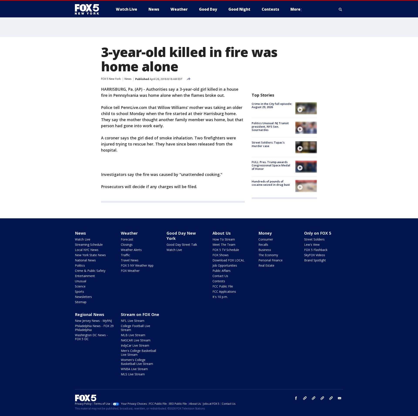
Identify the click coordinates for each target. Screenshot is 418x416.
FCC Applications (224, 291)
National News (85, 260)
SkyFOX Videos (314, 255)
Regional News (89, 314)
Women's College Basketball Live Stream (137, 362)
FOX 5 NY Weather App (137, 265)
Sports (79, 291)
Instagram (304, 398)
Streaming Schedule (89, 244)
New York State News (90, 255)
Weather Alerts (131, 250)
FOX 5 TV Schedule (225, 250)
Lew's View (312, 244)
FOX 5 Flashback (315, 250)
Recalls (263, 244)
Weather (129, 233)
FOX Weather (130, 271)
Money (265, 233)
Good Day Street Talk (182, 244)
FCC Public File (222, 286)
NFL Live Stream (132, 321)
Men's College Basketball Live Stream (138, 353)
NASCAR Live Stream (135, 340)
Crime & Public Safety (90, 271)
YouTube (322, 398)
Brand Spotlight (315, 260)
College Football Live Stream (135, 328)
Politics (80, 265)
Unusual (80, 281)
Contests (218, 281)
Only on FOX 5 (317, 233)
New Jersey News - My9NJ (93, 321)
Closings (127, 244)
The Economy (268, 255)
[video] (306, 108)
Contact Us (220, 276)
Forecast (127, 239)
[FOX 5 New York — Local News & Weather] (89, 9)
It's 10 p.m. (220, 297)
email (339, 398)
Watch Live (82, 239)
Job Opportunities (224, 265)
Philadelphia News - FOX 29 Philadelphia (94, 328)
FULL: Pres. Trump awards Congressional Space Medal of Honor (271, 165)
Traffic (125, 255)
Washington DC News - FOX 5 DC (91, 337)
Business (264, 250)
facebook (296, 398)
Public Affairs (221, 271)
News (128, 79)
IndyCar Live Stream (135, 345)
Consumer (265, 239)
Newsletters (83, 297)
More (295, 9)
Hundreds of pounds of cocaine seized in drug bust (271, 183)
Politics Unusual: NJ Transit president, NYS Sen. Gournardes (270, 126)
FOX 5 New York (111, 79)
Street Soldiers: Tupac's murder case (268, 144)
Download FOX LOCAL (228, 260)
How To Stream (223, 239)
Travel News (129, 260)
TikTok (313, 398)
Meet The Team (223, 244)
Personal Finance (270, 260)
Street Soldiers (314, 239)
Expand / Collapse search (340, 9)
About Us (221, 233)
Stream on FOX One (140, 314)
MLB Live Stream (133, 335)
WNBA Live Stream (134, 369)
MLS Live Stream (133, 374)
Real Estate (266, 265)
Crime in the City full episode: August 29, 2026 (272, 105)
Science (80, 286)
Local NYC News (86, 250)
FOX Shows (220, 255)
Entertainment (85, 276)
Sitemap (80, 302)
